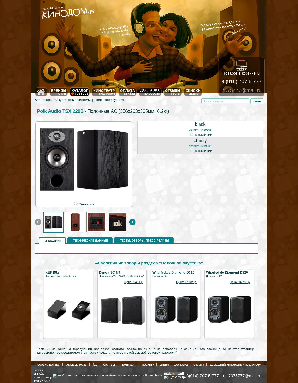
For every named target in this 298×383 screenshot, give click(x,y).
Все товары (43, 100)
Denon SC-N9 (109, 272)
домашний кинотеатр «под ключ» (235, 364)
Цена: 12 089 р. (186, 282)
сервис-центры (48, 364)
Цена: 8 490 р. (133, 282)
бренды (109, 364)
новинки (148, 364)
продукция (128, 364)
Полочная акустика (109, 100)
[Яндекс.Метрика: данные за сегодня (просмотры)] (175, 377)
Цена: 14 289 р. (240, 282)
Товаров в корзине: (241, 73)
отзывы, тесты (76, 364)
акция (164, 364)
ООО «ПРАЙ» (39, 372)
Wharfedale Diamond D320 (227, 272)
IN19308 (206, 129)
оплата (198, 364)
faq (95, 364)
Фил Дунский (42, 380)
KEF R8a (52, 272)
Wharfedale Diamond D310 (173, 272)
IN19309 (206, 146)
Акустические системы (73, 100)
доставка (181, 364)
